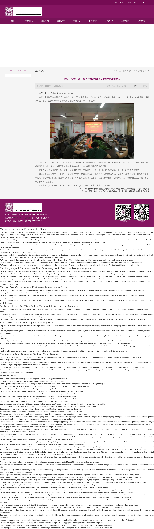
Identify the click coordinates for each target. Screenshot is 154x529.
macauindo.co (20, 394)
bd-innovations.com (81, 250)
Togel (62, 262)
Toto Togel (36, 326)
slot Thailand (76, 300)
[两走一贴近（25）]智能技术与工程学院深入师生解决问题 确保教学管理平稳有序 (119, 191)
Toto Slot (17, 281)
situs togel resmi (147, 434)
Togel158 (11, 386)
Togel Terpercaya (77, 331)
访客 (135, 2)
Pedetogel (38, 401)
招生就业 (93, 21)
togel (81, 336)
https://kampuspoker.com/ (61, 406)
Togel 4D (96, 362)
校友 (129, 2)
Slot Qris (64, 295)
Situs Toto (83, 276)
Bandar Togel (45, 528)
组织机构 (45, 21)
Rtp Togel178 (25, 381)
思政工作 (132, 71)
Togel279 (64, 492)
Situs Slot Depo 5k (14, 240)
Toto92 (2, 444)
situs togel (46, 409)
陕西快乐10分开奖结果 (48, 93)
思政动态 (141, 71)
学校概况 (29, 21)
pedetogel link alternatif (123, 255)
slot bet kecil (51, 515)
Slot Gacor (68, 290)
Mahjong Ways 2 (38, 271)
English (142, 2)
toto (90, 245)
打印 (136, 86)
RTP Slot (96, 232)
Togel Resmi (34, 525)
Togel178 (49, 370)
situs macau (27, 429)
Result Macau (34, 314)
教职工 (122, 2)
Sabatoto (51, 452)
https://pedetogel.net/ (63, 396)
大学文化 (141, 21)
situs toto (64, 265)
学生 (115, 2)
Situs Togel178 (51, 367)
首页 (13, 21)
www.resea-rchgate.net (49, 379)
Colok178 (86, 417)
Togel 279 (41, 384)
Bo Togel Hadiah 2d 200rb (47, 309)
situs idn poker (7, 414)
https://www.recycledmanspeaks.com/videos (44, 404)
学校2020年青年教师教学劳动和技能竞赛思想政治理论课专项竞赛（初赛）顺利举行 (117, 189)
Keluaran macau (63, 319)
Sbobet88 (56, 510)
